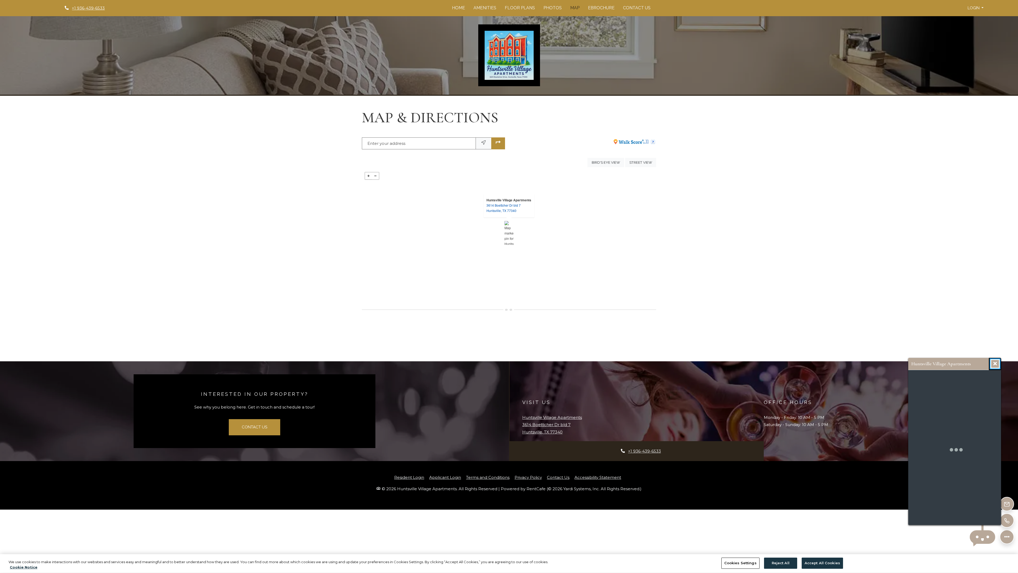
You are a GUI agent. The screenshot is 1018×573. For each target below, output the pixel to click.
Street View (642, 162)
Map (575, 7)
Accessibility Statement (597, 477)
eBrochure (601, 7)
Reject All (780, 563)
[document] (509, 233)
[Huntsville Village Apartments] (509, 233)
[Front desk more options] (1006, 536)
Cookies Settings (740, 563)
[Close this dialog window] (995, 364)
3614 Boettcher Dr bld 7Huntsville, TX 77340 (503, 208)
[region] (509, 563)
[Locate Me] (484, 143)
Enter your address (386, 143)
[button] (975, 8)
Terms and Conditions (488, 477)
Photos (552, 7)
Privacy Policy (528, 477)
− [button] (375, 175)
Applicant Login (445, 477)
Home (458, 7)
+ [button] (368, 175)
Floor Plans (520, 7)
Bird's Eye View (608, 162)
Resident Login (409, 477)
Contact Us (637, 7)
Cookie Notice (23, 567)
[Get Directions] (498, 143)
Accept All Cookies (822, 563)
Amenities (484, 7)
